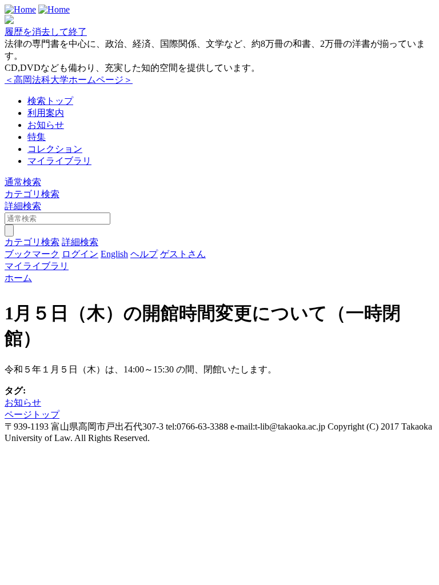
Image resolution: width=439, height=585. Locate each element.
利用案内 (45, 113)
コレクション (54, 149)
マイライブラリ (59, 161)
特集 (36, 137)
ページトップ (32, 414)
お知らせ (45, 125)
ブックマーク (32, 254)
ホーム (18, 278)
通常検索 (23, 182)
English (114, 254)
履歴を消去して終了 (46, 32)
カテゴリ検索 (32, 194)
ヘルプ (144, 254)
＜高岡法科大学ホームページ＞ (69, 80)
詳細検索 (23, 206)
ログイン (80, 254)
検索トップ (50, 101)
